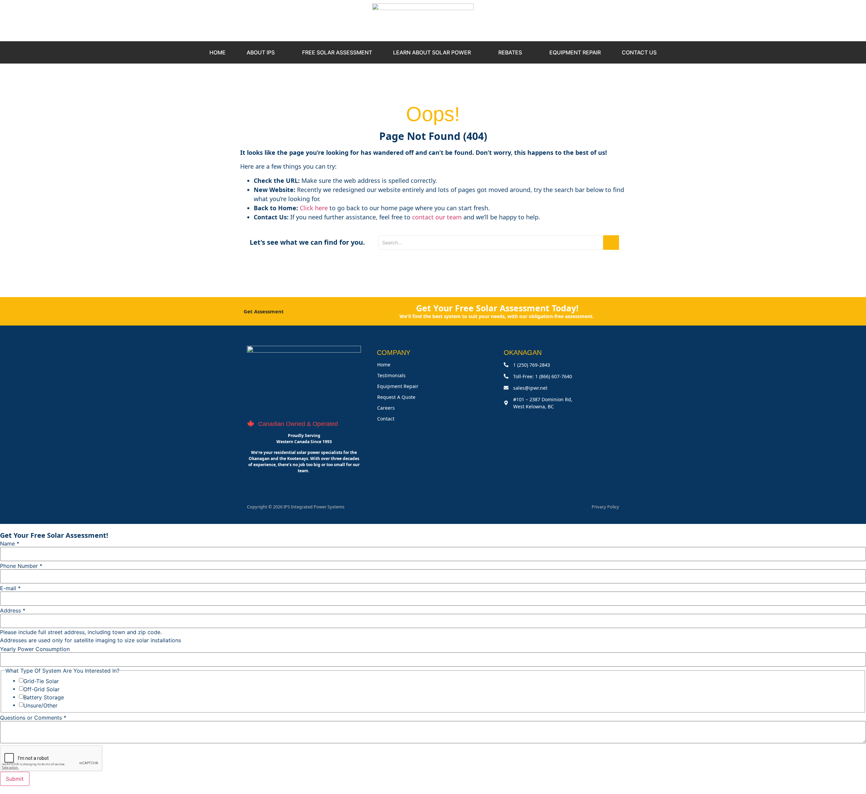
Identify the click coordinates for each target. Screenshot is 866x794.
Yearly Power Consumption (35, 649)
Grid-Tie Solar (41, 681)
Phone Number (21, 566)
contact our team (437, 217)
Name (9, 543)
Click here (314, 208)
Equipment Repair (397, 386)
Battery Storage (43, 697)
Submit (15, 778)
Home (383, 364)
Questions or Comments (33, 717)
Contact (385, 418)
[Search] (611, 242)
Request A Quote (396, 397)
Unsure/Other (40, 705)
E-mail (10, 588)
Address (12, 610)
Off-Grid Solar (41, 689)
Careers (386, 408)
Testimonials (391, 375)
